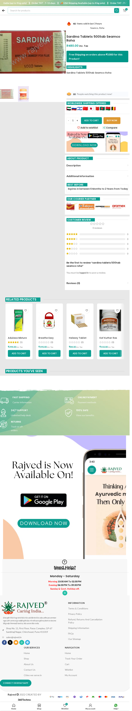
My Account (71, 675)
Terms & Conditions (78, 608)
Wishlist (69, 669)
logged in (84, 272)
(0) (52, 342)
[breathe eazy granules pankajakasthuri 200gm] (49, 320)
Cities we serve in (33, 675)
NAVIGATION (72, 647)
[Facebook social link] (4, 642)
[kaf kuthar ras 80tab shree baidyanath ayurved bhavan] (110, 320)
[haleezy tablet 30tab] (80, 320)
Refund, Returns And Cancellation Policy (85, 621)
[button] (63, 52)
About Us (28, 664)
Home (27, 653)
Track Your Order (73, 658)
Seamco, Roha (97, 28)
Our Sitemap (74, 639)
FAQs (71, 633)
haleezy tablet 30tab (77, 339)
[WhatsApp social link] (64, 593)
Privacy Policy (75, 614)
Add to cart (91, 120)
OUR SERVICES (32, 647)
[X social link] (10, 642)
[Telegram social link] (27, 642)
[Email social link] (16, 642)
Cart (67, 664)
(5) (21, 342)
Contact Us (29, 669)
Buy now (112, 120)
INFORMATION (76, 603)
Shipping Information (78, 628)
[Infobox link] (97, 401)
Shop (26, 658)
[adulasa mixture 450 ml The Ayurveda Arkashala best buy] (19, 320)
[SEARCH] (116, 10)
